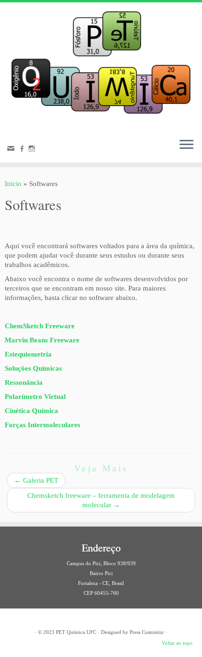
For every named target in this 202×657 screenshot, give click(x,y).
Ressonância (24, 382)
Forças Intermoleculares (42, 425)
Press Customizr (147, 632)
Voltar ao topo (177, 643)
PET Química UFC (76, 632)
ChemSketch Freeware (40, 326)
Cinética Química (31, 410)
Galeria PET (36, 480)
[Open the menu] (186, 145)
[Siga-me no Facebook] (23, 150)
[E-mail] (12, 150)
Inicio (13, 183)
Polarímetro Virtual (35, 396)
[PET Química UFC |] (101, 66)
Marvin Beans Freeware (42, 340)
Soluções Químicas (33, 368)
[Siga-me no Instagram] (33, 150)
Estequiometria (28, 354)
